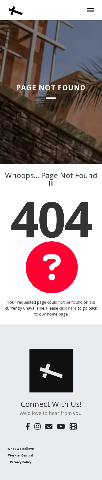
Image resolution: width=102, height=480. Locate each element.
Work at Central (20, 455)
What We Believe (20, 449)
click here (67, 308)
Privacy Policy (20, 462)
